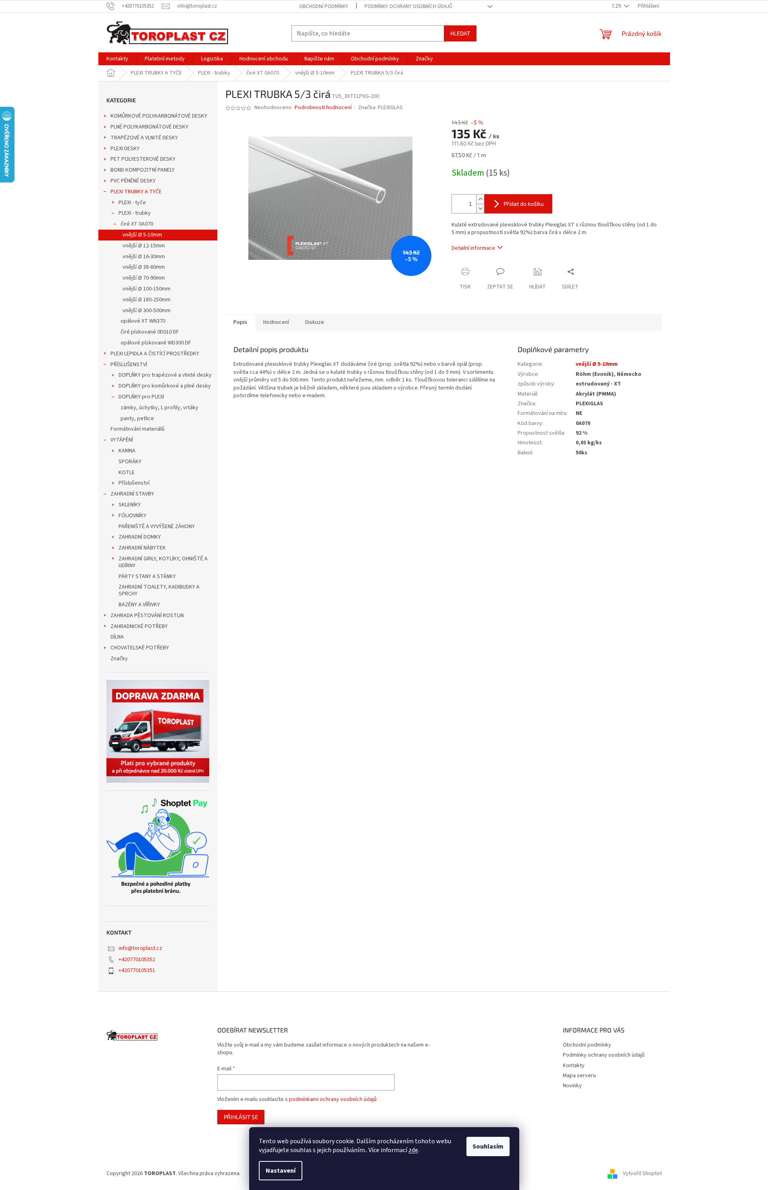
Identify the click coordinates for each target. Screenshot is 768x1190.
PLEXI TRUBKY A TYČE (136, 192)
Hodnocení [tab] (276, 322)
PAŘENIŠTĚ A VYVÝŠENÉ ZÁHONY (157, 526)
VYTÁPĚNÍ (121, 440)
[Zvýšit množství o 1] (480, 199)
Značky (119, 659)
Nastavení (281, 1170)
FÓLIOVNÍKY (132, 516)
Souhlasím (488, 1146)
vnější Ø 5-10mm (142, 235)
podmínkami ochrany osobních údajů (333, 1099)
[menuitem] (117, 58)
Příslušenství (134, 483)
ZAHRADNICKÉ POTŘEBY (139, 626)
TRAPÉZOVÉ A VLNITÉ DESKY (144, 138)
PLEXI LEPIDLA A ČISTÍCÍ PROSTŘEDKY (154, 354)
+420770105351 (137, 970)
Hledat (460, 33)
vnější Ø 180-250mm (147, 300)
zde (413, 1150)
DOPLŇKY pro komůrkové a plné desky (165, 386)
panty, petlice (137, 419)
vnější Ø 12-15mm (144, 246)
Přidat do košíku (524, 203)
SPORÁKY (130, 462)
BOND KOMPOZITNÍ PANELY (142, 170)
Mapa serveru (579, 1076)
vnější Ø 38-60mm (144, 267)
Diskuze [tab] (314, 322)
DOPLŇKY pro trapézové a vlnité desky (165, 375)
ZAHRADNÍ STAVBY (132, 494)
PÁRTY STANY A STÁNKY (147, 576)
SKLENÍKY (130, 505)
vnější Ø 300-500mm (147, 311)
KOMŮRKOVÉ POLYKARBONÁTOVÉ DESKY (158, 116)
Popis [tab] (240, 322)
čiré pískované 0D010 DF (150, 332)
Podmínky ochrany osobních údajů (408, 6)
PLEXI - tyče (132, 203)
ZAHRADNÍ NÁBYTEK (142, 548)
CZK (617, 6)
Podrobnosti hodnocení (323, 108)
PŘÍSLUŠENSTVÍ (128, 365)
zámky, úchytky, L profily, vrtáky (159, 408)
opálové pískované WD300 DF (156, 343)
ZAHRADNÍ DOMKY (140, 537)
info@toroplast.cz (140, 948)
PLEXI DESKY (124, 149)
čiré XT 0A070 (137, 224)
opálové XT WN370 (143, 321)
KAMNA (127, 451)
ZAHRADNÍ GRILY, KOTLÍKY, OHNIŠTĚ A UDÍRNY (163, 562)
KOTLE (127, 473)
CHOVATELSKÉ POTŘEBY (139, 648)
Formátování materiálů (137, 429)
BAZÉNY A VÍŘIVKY (139, 605)
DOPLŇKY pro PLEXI (141, 397)
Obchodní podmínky (323, 6)
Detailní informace (473, 248)
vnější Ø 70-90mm (144, 278)
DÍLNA (117, 637)
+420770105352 (137, 960)
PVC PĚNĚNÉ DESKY (133, 181)
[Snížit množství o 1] (480, 208)
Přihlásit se (241, 1116)
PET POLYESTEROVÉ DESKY (142, 159)
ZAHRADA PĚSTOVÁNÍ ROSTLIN (147, 616)
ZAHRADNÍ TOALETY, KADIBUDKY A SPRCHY (159, 590)
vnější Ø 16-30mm (144, 257)
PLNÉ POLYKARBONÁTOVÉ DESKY (149, 127)
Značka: (380, 108)
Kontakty (574, 1065)
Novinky (572, 1086)
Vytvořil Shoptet (642, 1173)
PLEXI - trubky (135, 213)
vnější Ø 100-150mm (147, 289)
